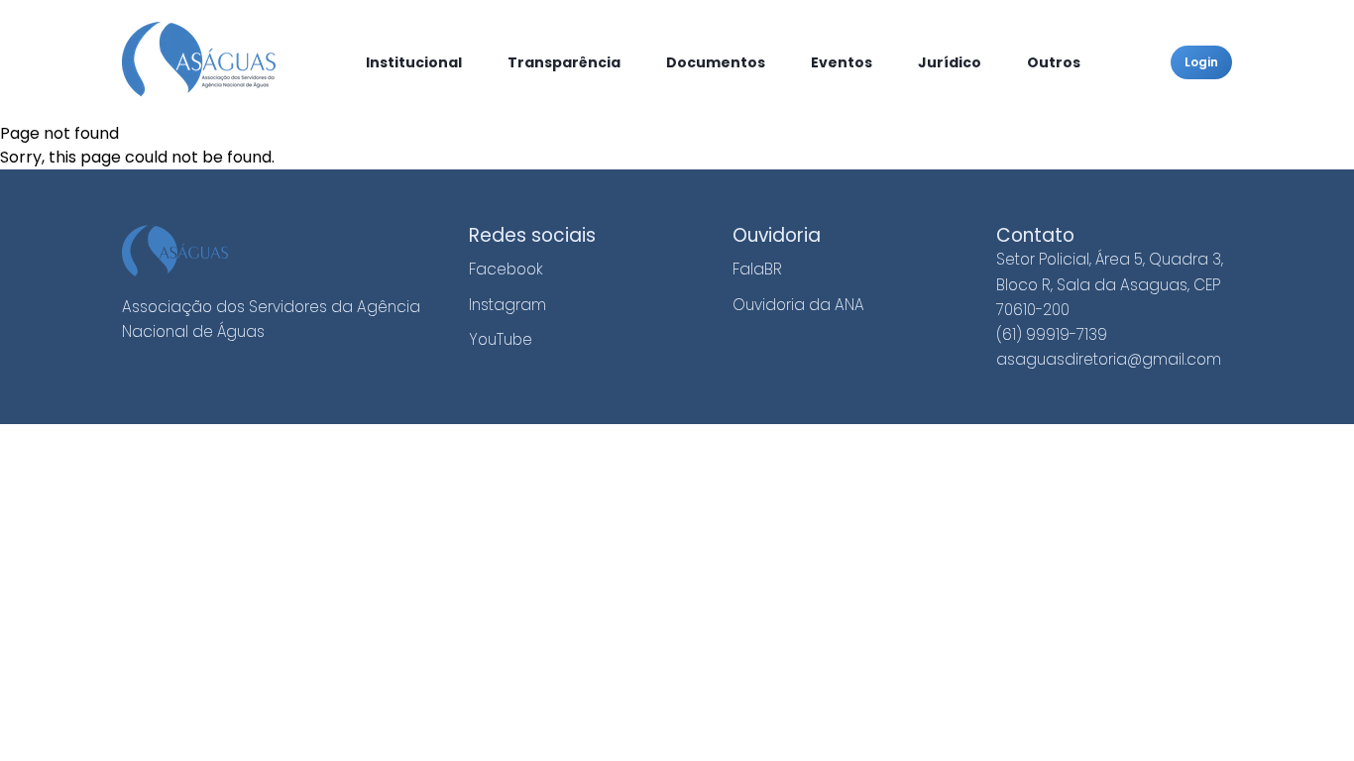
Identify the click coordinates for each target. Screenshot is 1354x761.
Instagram (507, 304)
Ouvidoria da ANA (798, 304)
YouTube (500, 339)
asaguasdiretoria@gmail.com (1108, 359)
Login (1201, 62)
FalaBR (757, 269)
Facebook (506, 269)
